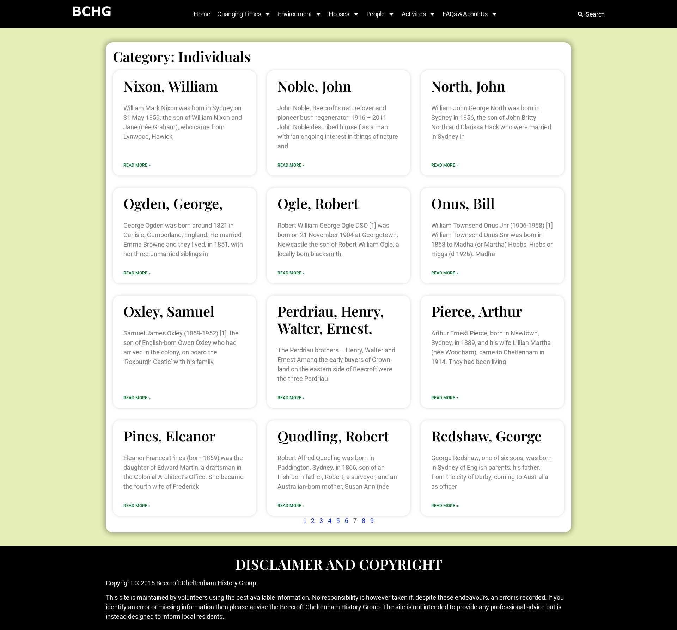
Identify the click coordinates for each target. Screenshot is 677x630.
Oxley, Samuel (168, 311)
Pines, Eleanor (169, 435)
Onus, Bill (463, 203)
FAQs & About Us (465, 14)
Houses (339, 14)
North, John (468, 85)
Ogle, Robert (318, 203)
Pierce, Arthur (476, 311)
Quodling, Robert (333, 435)
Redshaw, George (486, 435)
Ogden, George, (173, 203)
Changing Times (239, 14)
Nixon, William (170, 85)
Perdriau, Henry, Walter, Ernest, (330, 319)
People (375, 14)
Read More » (137, 165)
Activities (414, 14)
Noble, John (314, 85)
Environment (295, 14)
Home (202, 14)
